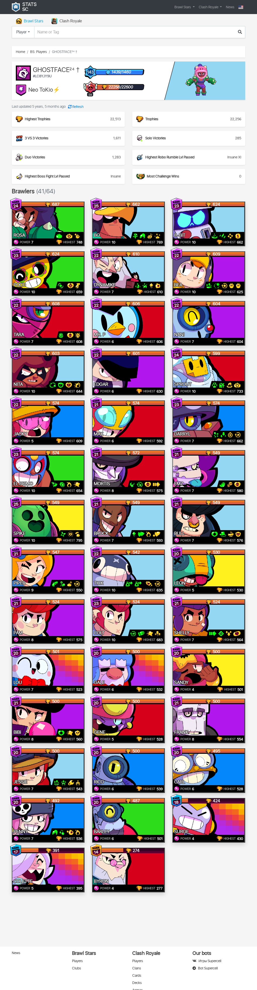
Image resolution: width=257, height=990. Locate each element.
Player (21, 32)
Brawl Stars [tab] (33, 21)
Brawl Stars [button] (183, 7)
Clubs (76, 968)
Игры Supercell (210, 961)
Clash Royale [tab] (70, 21)
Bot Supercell (208, 968)
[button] (240, 7)
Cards (136, 975)
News (230, 7)
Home (20, 51)
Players (77, 961)
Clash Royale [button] (209, 7)
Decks (137, 982)
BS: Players (38, 51)
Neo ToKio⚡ (44, 90)
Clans (136, 968)
